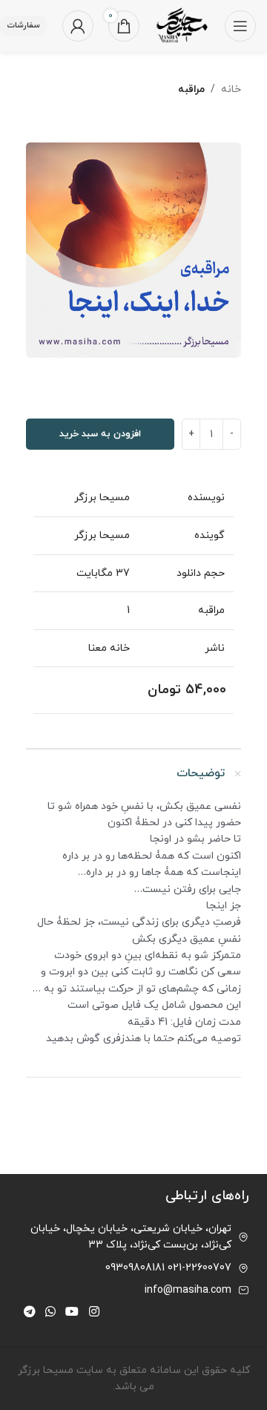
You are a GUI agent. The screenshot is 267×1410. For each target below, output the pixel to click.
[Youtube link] (72, 1312)
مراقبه (191, 89)
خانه (231, 89)
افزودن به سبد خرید (100, 434)
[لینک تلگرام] (29, 1312)
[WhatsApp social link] (50, 1312)
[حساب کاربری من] (78, 26)
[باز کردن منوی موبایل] (240, 26)
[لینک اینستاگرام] (94, 1312)
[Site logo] (182, 25)
